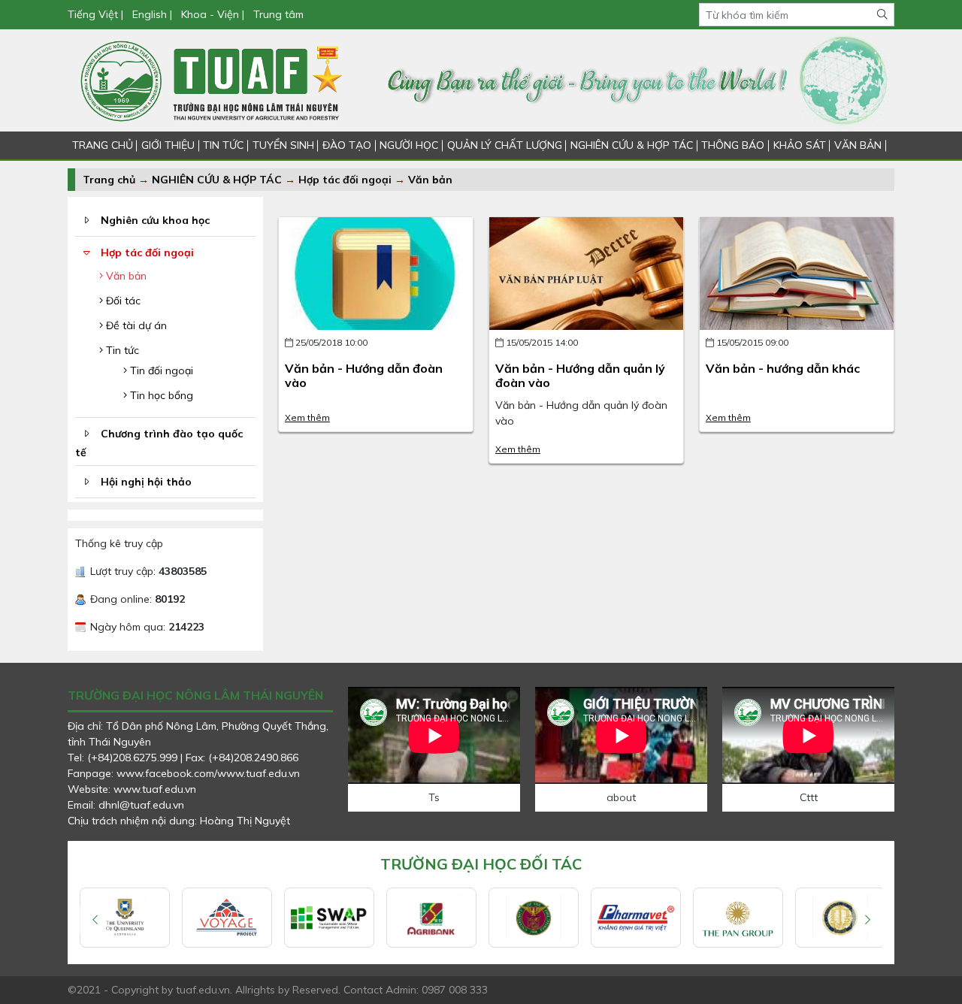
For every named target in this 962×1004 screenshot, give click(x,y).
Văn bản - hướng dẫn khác (783, 368)
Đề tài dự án (135, 325)
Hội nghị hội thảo (146, 481)
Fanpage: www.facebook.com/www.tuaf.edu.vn (184, 773)
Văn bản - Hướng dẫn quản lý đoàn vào (580, 375)
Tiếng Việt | (97, 14)
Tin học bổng (160, 395)
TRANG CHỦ (102, 145)
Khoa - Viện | (212, 14)
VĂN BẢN (858, 145)
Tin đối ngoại (160, 370)
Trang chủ (109, 179)
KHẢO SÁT (799, 145)
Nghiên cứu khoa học (155, 220)
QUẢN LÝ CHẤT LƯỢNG (504, 145)
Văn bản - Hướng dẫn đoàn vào (364, 375)
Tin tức (121, 350)
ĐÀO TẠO (346, 145)
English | (152, 14)
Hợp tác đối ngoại (345, 179)
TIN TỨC (223, 145)
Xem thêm (307, 417)
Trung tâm (278, 14)
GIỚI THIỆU (168, 145)
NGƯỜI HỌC (409, 145)
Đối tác (122, 300)
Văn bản (430, 179)
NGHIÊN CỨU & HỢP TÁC (631, 145)
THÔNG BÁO (732, 145)
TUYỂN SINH (283, 145)
